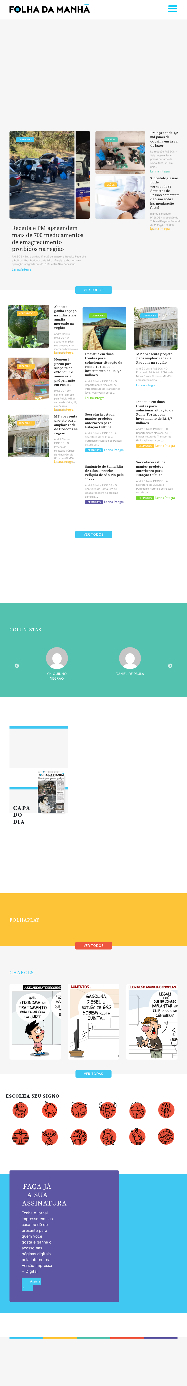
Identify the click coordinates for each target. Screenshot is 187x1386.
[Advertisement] (93, 68)
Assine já (31, 1284)
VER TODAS (93, 1074)
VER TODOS (93, 290)
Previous (16, 666)
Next (170, 666)
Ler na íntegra (21, 269)
